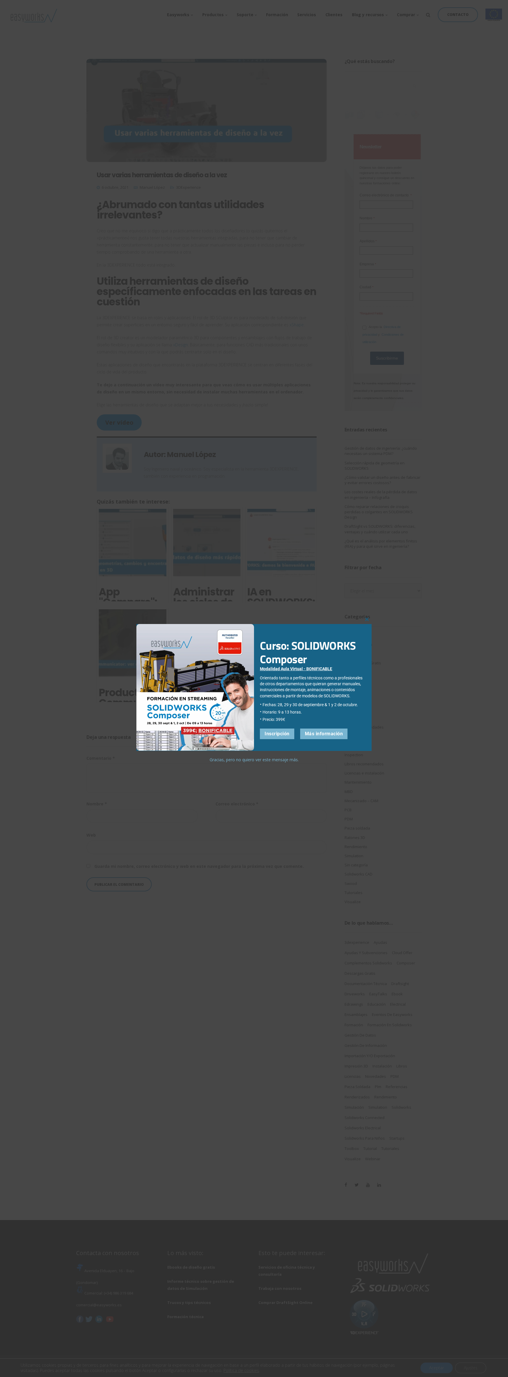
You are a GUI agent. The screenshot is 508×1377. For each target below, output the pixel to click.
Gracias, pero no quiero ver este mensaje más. (254, 759)
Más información (324, 733)
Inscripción (277, 733)
